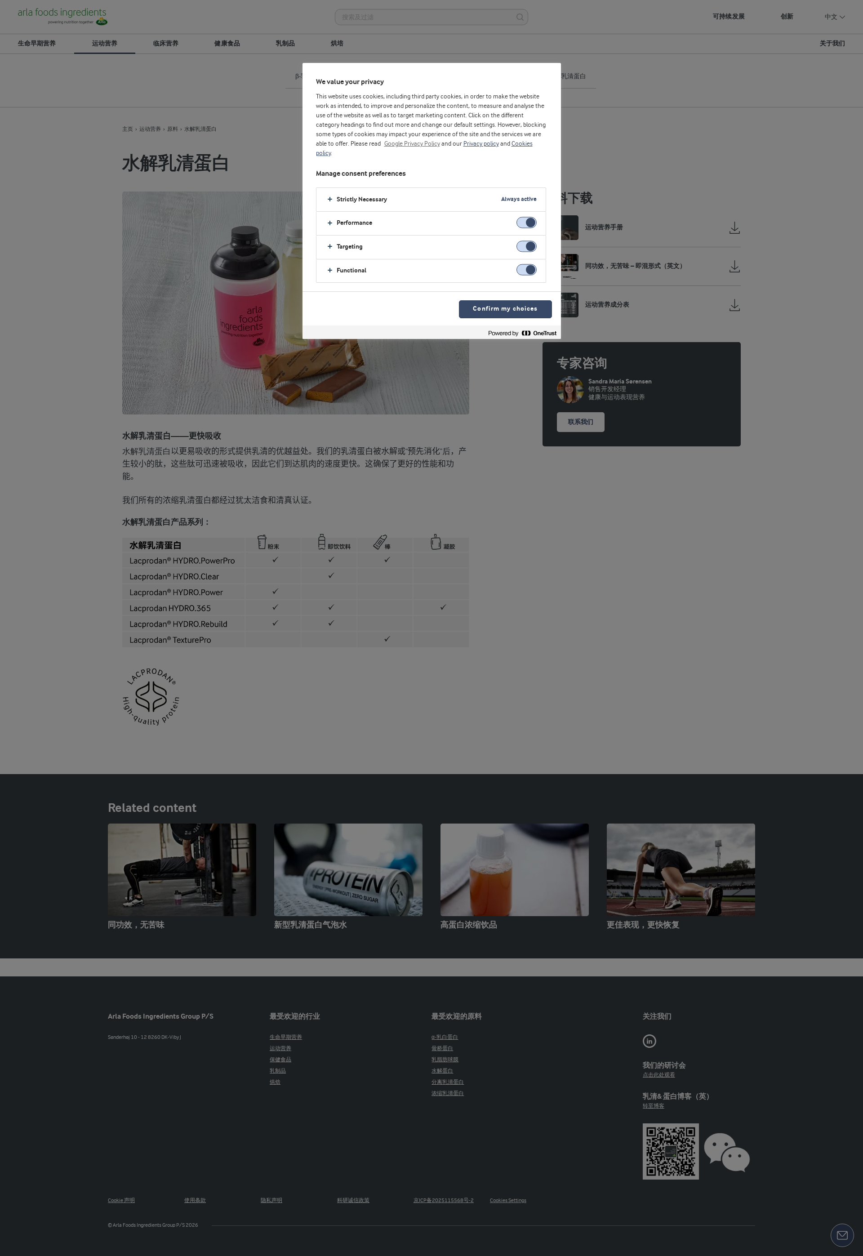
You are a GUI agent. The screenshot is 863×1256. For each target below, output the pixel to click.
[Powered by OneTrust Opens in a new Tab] (522, 333)
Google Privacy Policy (412, 144)
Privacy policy (481, 144)
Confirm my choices (505, 309)
